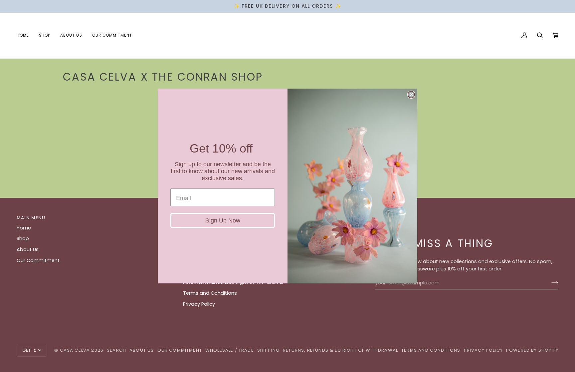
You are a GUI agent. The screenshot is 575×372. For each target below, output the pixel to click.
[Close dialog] (411, 94)
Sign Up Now (222, 220)
